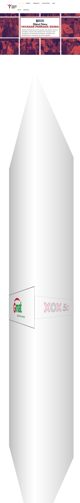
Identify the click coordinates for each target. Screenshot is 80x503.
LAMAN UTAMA (21, 3)
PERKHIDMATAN (36, 3)
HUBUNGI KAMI (26, 9)
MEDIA (53, 3)
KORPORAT (28, 3)
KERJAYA (19, 9)
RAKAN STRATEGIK (46, 3)
